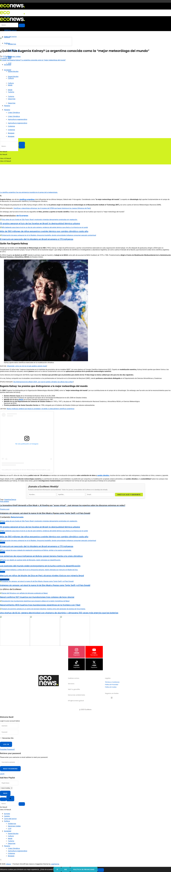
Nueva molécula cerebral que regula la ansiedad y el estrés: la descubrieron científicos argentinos (40, 409)
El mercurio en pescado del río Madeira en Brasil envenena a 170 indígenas (36, 239)
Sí (57, 869)
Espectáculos (13, 71)
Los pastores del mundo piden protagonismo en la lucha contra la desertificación (40, 565)
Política (7, 821)
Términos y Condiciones (112, 682)
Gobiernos (12, 823)
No (65, 869)
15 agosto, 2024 (5, 58)
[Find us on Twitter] (1, 860)
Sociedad (7, 64)
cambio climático (103, 475)
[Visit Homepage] (12, 8)
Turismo (11, 96)
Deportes (11, 103)
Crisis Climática (14, 112)
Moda (10, 90)
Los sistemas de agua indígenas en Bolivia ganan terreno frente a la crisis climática (41, 556)
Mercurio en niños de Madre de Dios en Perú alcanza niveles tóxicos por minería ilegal (42, 575)
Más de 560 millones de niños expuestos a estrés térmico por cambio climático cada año (44, 231)
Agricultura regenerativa (17, 123)
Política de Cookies (110, 687)
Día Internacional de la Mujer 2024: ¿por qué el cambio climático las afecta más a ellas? (43, 382)
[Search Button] (22, 146)
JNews (8, 864)
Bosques (11, 136)
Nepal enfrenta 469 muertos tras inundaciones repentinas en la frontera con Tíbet (40, 605)
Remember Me (7, 738)
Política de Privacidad (111, 684)
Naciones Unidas (14, 56)
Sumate (7, 814)
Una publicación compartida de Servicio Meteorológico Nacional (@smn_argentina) (28, 470)
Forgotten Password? (7, 749)
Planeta (7, 106)
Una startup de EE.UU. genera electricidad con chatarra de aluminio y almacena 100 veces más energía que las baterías (59, 612)
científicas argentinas (27, 199)
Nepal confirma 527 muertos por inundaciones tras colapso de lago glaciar (37, 597)
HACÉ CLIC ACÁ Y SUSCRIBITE (128, 494)
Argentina (7, 499)
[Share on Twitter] (1, 196)
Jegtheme (55, 864)
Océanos (11, 130)
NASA (21, 400)
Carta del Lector (10, 30)
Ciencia (13, 499)
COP (9, 63)
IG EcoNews (7, 56)
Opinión (7, 816)
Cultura (11, 83)
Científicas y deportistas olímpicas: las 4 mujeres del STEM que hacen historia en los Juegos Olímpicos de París (51, 208)
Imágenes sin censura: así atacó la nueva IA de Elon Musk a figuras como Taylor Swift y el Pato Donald (45, 585)
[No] (101, 870)
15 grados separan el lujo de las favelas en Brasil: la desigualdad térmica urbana (40, 223)
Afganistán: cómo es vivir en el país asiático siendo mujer (27, 366)
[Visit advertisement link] (36, 45)
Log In (2, 774)
